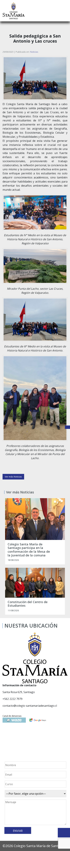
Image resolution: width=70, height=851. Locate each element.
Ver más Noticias (13, 476)
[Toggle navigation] (65, 11)
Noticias (34, 51)
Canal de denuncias (12, 715)
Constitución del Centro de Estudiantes (28, 604)
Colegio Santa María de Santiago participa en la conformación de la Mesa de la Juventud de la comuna (29, 549)
